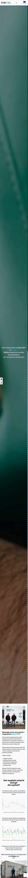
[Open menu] (16, 3)
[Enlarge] (24, 799)
